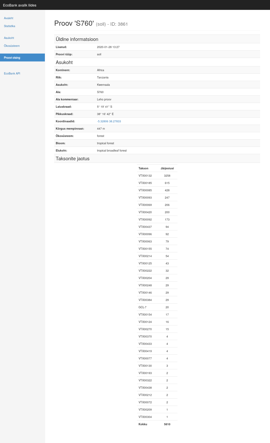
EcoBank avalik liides (19, 5)
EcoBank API (12, 73)
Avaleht (8, 18)
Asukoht (9, 38)
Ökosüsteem (12, 46)
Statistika (9, 26)
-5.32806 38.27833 (109, 121)
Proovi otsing (12, 57)
